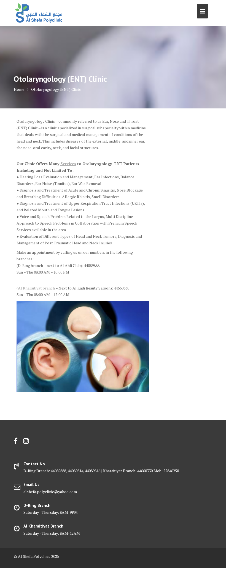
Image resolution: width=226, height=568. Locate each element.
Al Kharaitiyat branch (36, 288)
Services (68, 163)
